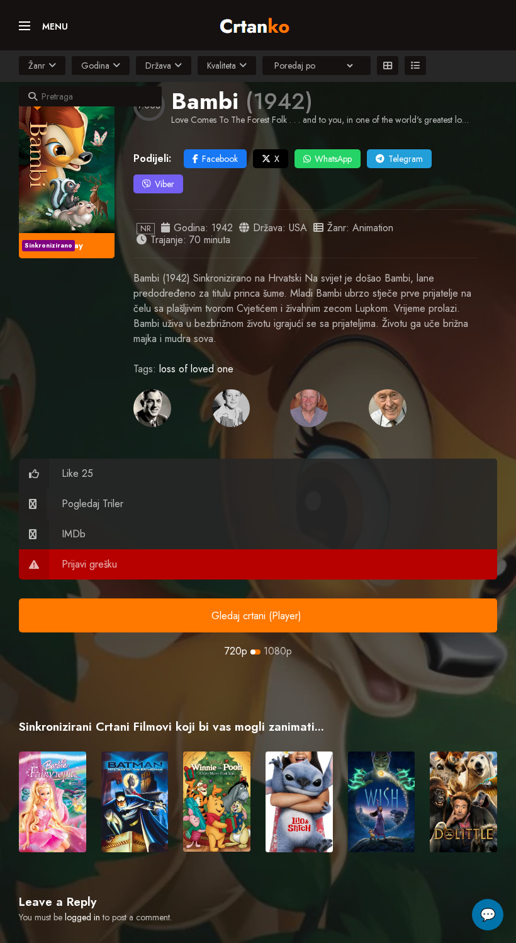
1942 (222, 227)
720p (236, 651)
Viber (164, 184)
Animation (372, 227)
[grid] (387, 65)
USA (298, 227)
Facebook (220, 158)
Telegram (405, 158)
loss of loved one (196, 369)
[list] (415, 65)
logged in (82, 917)
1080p (278, 651)
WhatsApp (333, 158)
